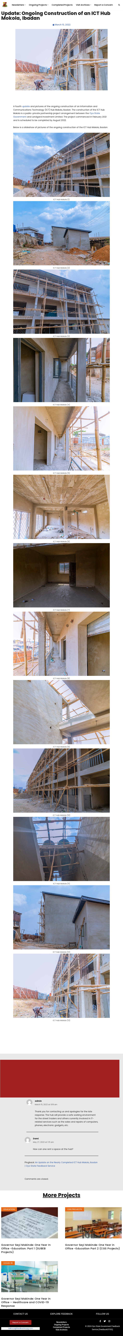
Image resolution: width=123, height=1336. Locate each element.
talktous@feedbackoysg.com (20, 1328)
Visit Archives (61, 1330)
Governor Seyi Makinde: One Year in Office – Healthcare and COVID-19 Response (26, 1302)
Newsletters (61, 1322)
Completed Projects (62, 4)
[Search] (119, 5)
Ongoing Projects (61, 1325)
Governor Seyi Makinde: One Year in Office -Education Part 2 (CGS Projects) (92, 1246)
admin (38, 1101)
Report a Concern (103, 4)
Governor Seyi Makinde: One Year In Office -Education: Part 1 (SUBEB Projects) (26, 1248)
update (26, 106)
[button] (47, 4)
